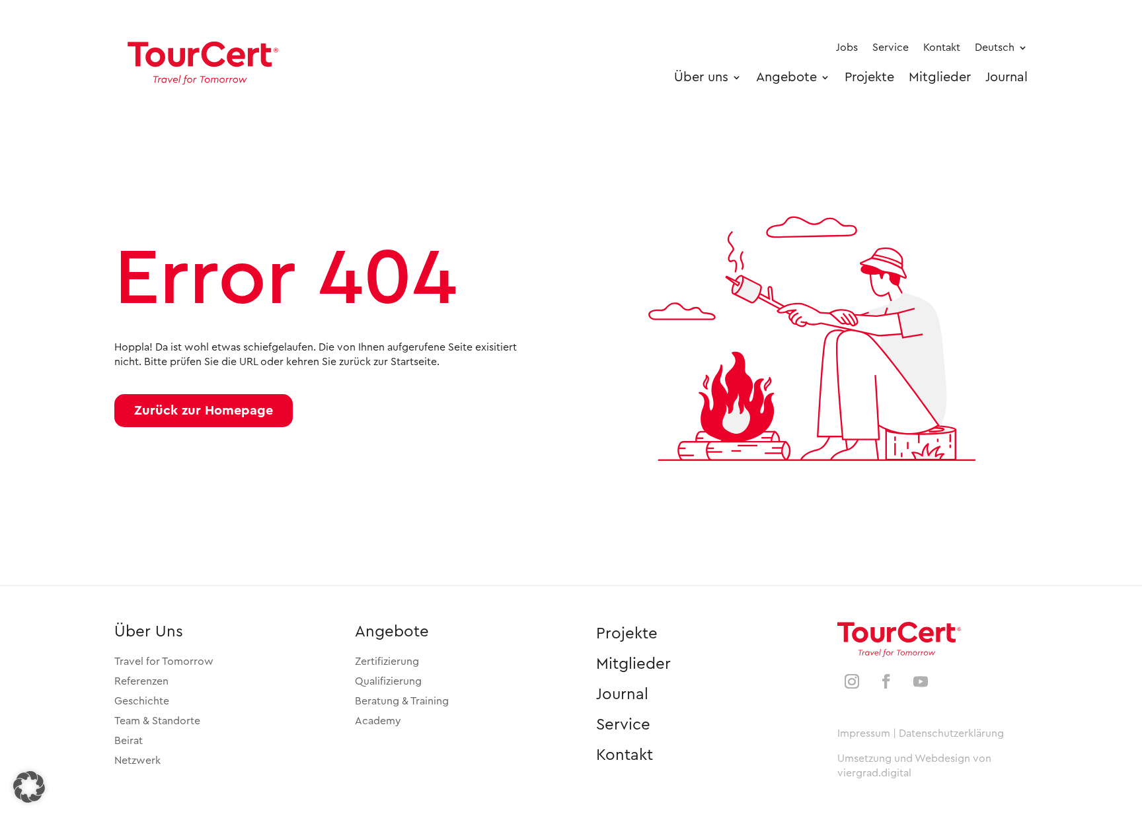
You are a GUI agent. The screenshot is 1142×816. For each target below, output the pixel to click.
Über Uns (148, 632)
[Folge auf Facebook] (886, 681)
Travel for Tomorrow (163, 661)
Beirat (128, 740)
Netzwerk (137, 760)
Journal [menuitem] (1006, 77)
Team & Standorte (157, 721)
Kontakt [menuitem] (941, 47)
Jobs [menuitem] (847, 47)
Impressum (863, 733)
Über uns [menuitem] (701, 77)
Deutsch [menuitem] (994, 47)
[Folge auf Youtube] (920, 681)
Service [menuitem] (890, 47)
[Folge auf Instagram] (851, 681)
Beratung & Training (402, 701)
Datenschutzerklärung (951, 733)
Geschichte (141, 701)
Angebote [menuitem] (786, 77)
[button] (203, 410)
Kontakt (624, 755)
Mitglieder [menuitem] (940, 77)
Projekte (627, 634)
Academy (378, 721)
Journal (622, 694)
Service (623, 725)
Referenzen (141, 681)
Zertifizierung (387, 661)
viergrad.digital (874, 773)
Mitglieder (633, 664)
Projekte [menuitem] (869, 77)
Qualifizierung (388, 681)
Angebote (392, 632)
